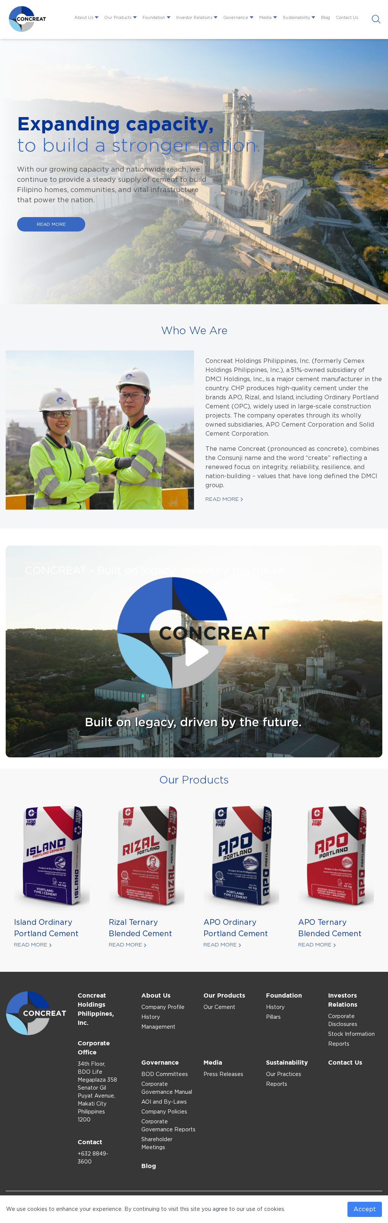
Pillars (273, 1017)
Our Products (117, 18)
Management (158, 1027)
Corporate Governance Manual (166, 1088)
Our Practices (283, 1074)
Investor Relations (194, 18)
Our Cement (219, 1007)
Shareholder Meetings (156, 1143)
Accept (365, 1209)
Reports (338, 1044)
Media (265, 18)
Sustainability (296, 18)
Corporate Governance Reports (168, 1125)
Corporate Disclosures (342, 1020)
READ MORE (51, 224)
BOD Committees (164, 1074)
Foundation (153, 18)
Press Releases (223, 1074)
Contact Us (347, 18)
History (150, 1017)
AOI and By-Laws (164, 1102)
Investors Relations (342, 1000)
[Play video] (194, 651)
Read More (222, 499)
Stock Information (351, 1034)
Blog (325, 18)
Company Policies (164, 1112)
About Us (83, 18)
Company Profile (163, 1007)
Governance (235, 18)
